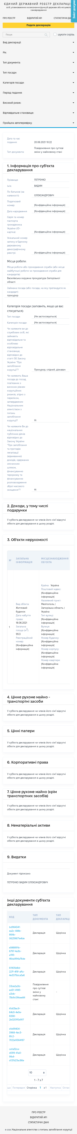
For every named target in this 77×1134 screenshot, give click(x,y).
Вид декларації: (12, 42)
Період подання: (12, 92)
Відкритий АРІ (34, 18)
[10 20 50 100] (37, 1073)
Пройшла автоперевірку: (17, 122)
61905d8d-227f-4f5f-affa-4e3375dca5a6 (17, 972)
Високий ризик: (12, 102)
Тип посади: (10, 72)
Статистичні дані (63, 18)
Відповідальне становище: (18, 112)
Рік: (5, 52)
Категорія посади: (13, 82)
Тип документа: (12, 62)
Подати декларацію (39, 25)
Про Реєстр (9, 18)
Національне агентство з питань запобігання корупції (42, 1129)
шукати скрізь (66, 34)
